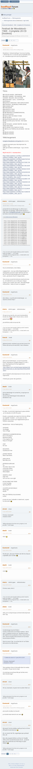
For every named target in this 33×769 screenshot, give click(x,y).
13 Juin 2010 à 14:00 (7, 533)
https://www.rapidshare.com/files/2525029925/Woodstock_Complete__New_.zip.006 (16, 173)
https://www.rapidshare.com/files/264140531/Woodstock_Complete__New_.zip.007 (16, 176)
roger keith (25, 20)
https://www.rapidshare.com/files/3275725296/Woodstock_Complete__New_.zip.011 (16, 189)
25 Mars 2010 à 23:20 (7, 340)
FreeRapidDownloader (15, 212)
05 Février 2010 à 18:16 (8, 48)
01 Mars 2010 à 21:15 (7, 311)
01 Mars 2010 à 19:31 (7, 294)
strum (5, 509)
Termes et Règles (15, 763)
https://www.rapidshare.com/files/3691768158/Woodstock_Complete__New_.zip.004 (16, 166)
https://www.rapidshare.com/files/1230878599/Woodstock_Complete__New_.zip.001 (16, 156)
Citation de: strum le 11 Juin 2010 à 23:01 (15, 657)
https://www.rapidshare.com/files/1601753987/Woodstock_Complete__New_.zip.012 (16, 192)
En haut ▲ (22, 763)
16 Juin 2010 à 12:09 (7, 684)
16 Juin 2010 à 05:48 (7, 626)
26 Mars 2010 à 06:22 (7, 357)
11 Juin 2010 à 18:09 (7, 408)
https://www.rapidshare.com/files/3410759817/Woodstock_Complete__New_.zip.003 (16, 163)
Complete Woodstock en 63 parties (12, 141)
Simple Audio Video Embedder (16, 767)
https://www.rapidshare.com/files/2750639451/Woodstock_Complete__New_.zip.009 (16, 182)
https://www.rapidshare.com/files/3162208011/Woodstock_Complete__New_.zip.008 (16, 179)
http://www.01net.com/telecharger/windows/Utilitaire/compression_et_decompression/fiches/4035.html (16, 369)
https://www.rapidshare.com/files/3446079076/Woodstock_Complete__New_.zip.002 (16, 160)
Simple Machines (20, 765)
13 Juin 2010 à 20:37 (7, 567)
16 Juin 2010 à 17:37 (7, 706)
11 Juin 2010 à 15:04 (7, 389)
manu (5, 201)
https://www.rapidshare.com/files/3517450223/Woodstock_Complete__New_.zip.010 (16, 186)
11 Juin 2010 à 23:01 (7, 511)
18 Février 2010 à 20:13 (8, 264)
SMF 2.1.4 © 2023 (13, 765)
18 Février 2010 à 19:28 (8, 204)
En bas (3, 40)
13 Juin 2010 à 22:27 (7, 585)
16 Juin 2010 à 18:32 (7, 725)
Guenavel (6, 45)
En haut (4, 753)
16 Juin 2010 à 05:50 (7, 653)
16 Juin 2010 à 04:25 (7, 609)
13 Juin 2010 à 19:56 (7, 550)
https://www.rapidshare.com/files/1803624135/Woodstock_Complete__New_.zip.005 (16, 169)
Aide (9, 763)
